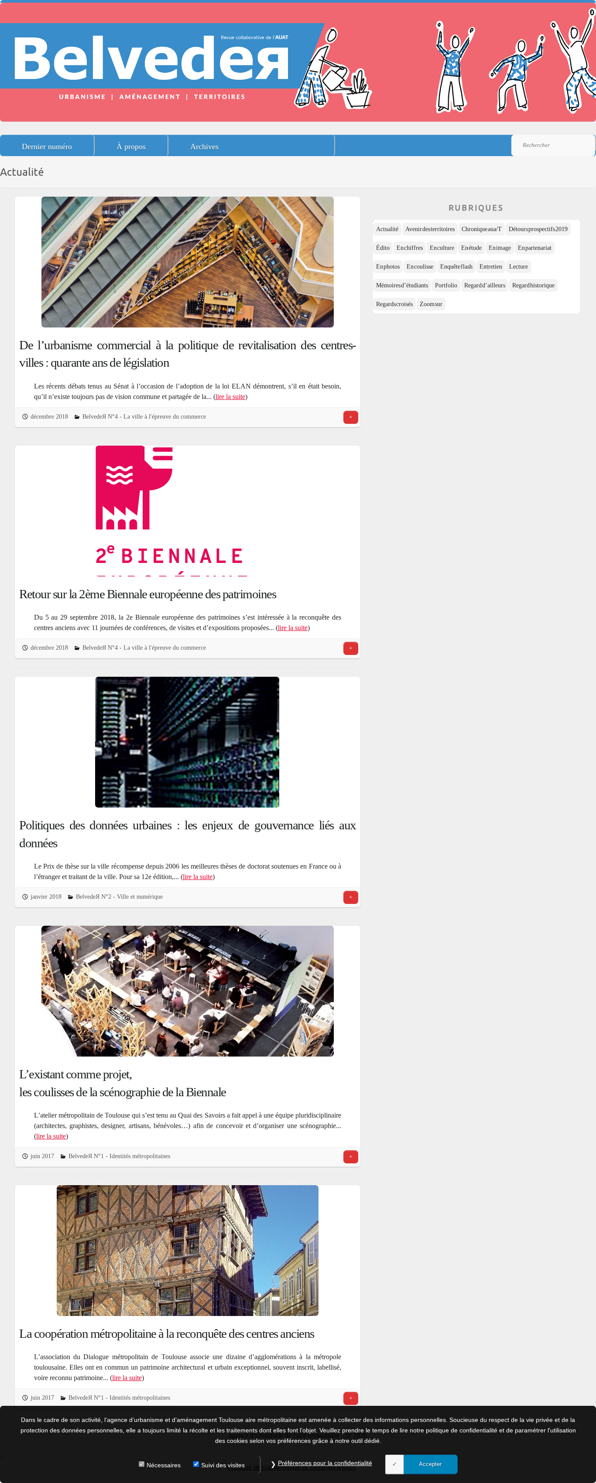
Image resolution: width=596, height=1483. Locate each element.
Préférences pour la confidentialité (325, 1462)
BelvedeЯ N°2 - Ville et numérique (119, 896)
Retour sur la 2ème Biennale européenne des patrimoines (147, 594)
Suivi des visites (223, 1465)
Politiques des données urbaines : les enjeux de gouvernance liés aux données (187, 834)
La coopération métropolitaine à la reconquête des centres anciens (166, 1333)
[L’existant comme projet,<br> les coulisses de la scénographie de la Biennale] (187, 991)
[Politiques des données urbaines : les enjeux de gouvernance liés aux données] (187, 742)
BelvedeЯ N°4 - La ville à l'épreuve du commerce (144, 416)
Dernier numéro (47, 146)
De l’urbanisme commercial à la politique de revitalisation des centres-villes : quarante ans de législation (187, 354)
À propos (131, 146)
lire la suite (230, 396)
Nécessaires (164, 1465)
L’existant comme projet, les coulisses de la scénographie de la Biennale (122, 1083)
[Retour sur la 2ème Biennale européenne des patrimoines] (187, 511)
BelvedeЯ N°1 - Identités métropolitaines (119, 1156)
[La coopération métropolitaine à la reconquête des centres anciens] (187, 1250)
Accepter (430, 1464)
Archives (204, 146)
